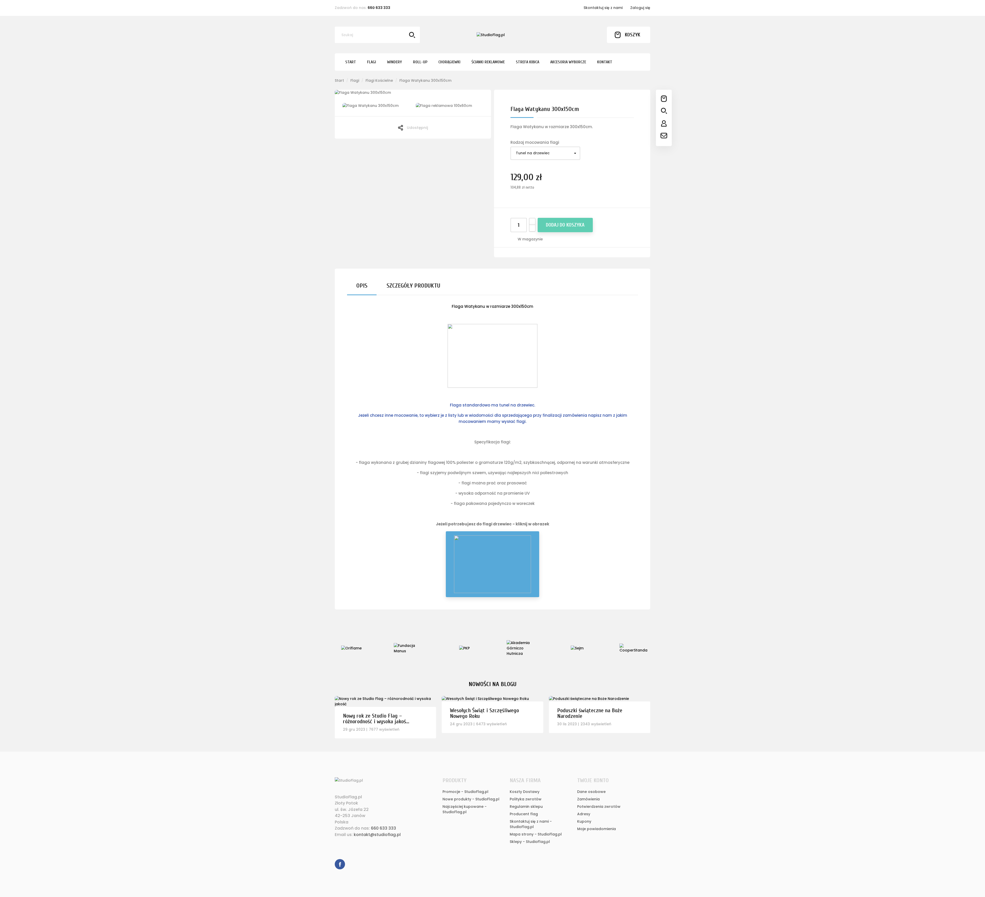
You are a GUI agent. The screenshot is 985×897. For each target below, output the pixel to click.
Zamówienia (588, 799)
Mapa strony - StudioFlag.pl (536, 834)
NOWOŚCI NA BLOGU (492, 684)
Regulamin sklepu (526, 806)
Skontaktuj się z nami (603, 7)
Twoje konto (593, 780)
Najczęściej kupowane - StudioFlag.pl (464, 809)
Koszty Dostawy (524, 791)
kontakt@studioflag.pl (377, 835)
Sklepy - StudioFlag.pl (530, 841)
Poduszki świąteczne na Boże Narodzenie (589, 713)
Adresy (583, 814)
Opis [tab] (361, 285)
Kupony (584, 821)
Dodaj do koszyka (565, 225)
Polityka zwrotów (525, 799)
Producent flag (524, 814)
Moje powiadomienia (596, 828)
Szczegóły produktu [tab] (413, 285)
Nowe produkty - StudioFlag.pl (470, 799)
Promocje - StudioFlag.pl (465, 791)
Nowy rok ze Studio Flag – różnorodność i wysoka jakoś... (376, 718)
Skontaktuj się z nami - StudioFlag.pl (531, 824)
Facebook (340, 864)
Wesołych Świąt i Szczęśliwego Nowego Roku (484, 713)
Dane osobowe (591, 791)
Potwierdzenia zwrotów (598, 806)
